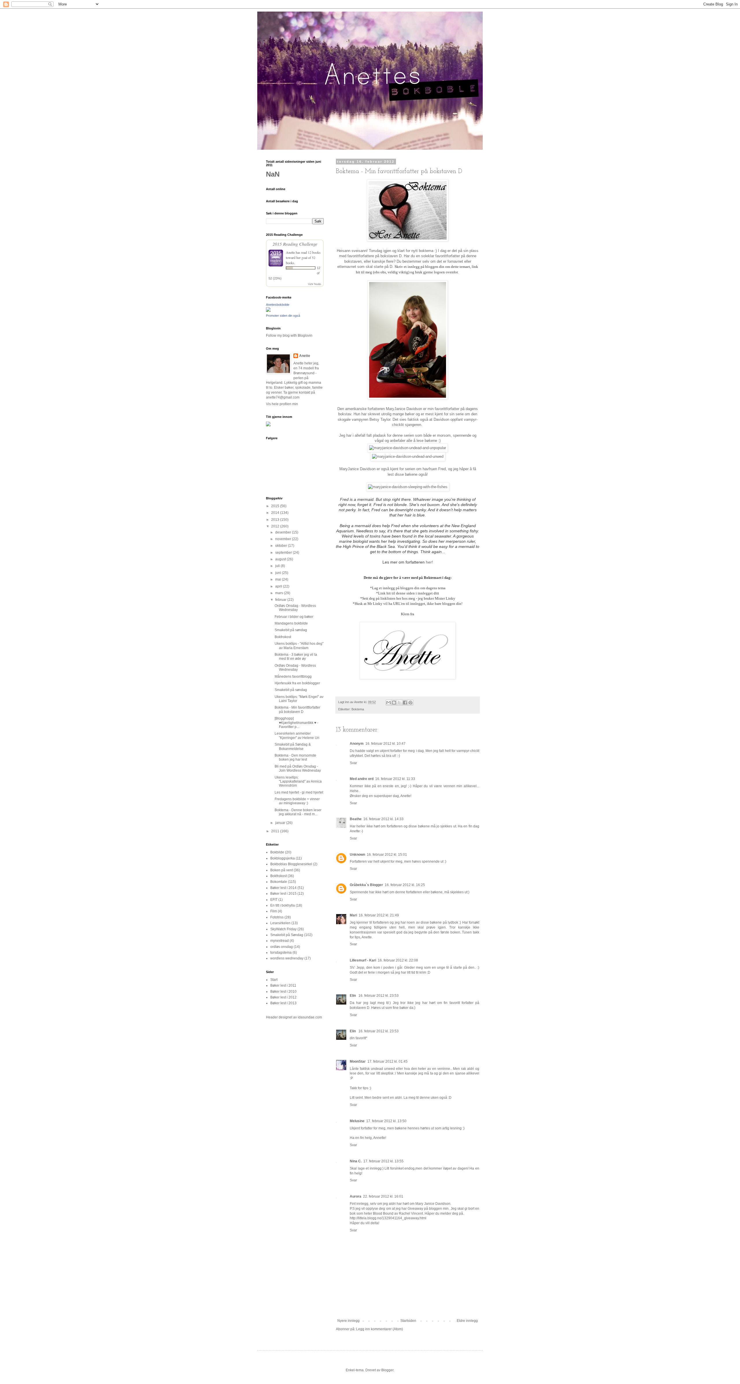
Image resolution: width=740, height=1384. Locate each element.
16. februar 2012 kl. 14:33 (383, 819)
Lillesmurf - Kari (363, 960)
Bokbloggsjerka (282, 858)
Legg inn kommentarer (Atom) (379, 1329)
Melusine (357, 1121)
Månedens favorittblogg (293, 677)
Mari (353, 915)
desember (283, 532)
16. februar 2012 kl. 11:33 (395, 779)
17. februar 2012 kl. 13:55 (383, 1161)
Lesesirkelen (280, 923)
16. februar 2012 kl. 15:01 (387, 855)
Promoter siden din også (283, 315)
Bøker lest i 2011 (283, 985)
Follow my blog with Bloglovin (289, 336)
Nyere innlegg (348, 1321)
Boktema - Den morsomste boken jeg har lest (295, 757)
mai (278, 579)
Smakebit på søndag (291, 630)
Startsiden (408, 1321)
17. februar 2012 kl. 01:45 (387, 1061)
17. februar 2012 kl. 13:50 (386, 1121)
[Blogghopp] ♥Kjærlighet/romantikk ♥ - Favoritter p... (296, 722)
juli (278, 566)
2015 (275, 506)
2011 (275, 831)
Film (273, 911)
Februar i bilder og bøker (294, 617)
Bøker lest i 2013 (283, 1003)
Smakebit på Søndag (286, 935)
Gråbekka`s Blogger (366, 885)
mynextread (279, 941)
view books (314, 284)
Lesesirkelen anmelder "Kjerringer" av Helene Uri (297, 735)
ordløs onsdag (281, 947)
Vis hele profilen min (282, 404)
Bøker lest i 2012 (283, 997)
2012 (275, 526)
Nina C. (356, 1161)
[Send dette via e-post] (388, 702)
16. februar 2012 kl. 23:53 (378, 996)
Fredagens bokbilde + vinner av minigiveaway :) (297, 801)
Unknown (357, 855)
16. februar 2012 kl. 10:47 (385, 744)
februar (281, 600)
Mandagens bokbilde (291, 623)
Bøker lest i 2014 (283, 888)
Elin (353, 996)
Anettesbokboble (277, 304)
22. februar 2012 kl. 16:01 (383, 1196)
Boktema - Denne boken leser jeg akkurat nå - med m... (298, 812)
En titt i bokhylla (282, 905)
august (281, 559)
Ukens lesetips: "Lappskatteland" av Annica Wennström (298, 781)
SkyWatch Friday (283, 929)
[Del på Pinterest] (410, 702)
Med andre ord (361, 779)
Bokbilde (277, 852)
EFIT (274, 900)
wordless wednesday (287, 958)
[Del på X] (399, 702)
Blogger (387, 1370)
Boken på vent (281, 870)
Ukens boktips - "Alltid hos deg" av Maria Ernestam (299, 646)
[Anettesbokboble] (268, 311)
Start (274, 980)
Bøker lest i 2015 (283, 894)
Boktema (358, 709)
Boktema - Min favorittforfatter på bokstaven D (297, 709)
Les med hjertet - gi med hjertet (299, 792)
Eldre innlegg (467, 1321)
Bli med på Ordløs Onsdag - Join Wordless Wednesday (298, 768)
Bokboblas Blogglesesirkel (291, 864)
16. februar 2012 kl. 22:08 (398, 960)
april (279, 586)
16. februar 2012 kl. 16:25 (405, 885)
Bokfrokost (283, 637)
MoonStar (358, 1061)
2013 (275, 520)
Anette (290, 252)
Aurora (355, 1196)
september (284, 553)
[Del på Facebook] (405, 702)
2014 (275, 513)
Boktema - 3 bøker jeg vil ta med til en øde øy (296, 657)
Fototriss (277, 917)
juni (278, 573)
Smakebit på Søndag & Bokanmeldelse (293, 746)
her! (429, 562)
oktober (281, 546)
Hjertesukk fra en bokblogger (297, 683)
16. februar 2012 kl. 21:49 (379, 915)
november (283, 539)
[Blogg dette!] (394, 702)
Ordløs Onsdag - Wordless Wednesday (295, 608)
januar (280, 823)
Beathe (356, 819)
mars (279, 593)
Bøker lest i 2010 (283, 992)
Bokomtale (278, 882)
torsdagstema (281, 953)
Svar (353, 763)
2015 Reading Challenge (295, 244)
